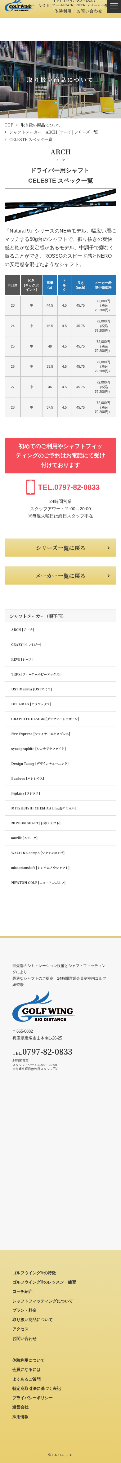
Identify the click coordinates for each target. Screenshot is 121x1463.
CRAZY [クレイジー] (26, 644)
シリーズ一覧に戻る (61, 548)
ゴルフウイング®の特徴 (34, 1272)
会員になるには (26, 1369)
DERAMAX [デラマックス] (31, 704)
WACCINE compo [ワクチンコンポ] (38, 852)
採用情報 (20, 1416)
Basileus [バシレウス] (27, 778)
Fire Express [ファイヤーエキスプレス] (40, 733)
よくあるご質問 (26, 1379)
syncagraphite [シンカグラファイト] (38, 748)
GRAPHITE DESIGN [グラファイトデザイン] (45, 718)
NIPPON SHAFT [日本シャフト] (35, 823)
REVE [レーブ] (22, 659)
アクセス (20, 1329)
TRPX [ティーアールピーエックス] (35, 674)
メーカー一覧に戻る (60, 575)
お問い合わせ (89, 11)
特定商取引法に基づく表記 (36, 1388)
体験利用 (63, 11)
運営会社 (20, 1407)
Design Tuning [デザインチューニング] (40, 763)
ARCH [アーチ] (22, 629)
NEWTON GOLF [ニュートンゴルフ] (38, 882)
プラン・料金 (24, 1310)
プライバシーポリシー (32, 1397)
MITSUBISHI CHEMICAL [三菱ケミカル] (43, 808)
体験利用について (28, 1360)
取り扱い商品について (32, 1319)
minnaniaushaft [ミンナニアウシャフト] (40, 867)
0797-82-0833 (69, 487)
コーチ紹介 (22, 1291)
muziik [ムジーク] (24, 838)
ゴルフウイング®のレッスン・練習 (44, 1282)
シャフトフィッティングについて (42, 1301)
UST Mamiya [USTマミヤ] (31, 689)
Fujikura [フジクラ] (25, 793)
